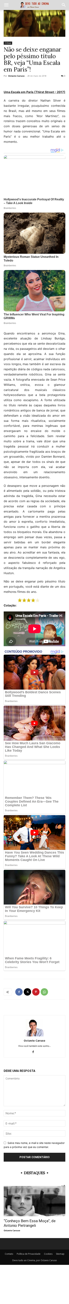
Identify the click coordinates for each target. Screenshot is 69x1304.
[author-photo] (34, 1035)
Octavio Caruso (16, 75)
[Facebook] (19, 992)
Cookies (48, 1253)
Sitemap (60, 1253)
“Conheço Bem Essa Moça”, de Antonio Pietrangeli (30, 1223)
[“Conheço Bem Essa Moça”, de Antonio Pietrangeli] (34, 1201)
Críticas (8, 43)
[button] (6, 5)
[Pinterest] (36, 992)
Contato (9, 1253)
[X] (27, 992)
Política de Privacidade (28, 1253)
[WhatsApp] (44, 992)
